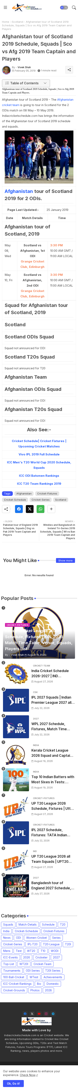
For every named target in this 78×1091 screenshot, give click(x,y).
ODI (18, 937)
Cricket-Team (42, 964)
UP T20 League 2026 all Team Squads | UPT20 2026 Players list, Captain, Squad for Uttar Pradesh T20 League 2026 (53, 859)
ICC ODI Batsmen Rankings (39, 476)
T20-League (51, 944)
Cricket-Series (41, 499)
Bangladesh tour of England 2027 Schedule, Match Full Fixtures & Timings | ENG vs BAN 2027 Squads (51, 886)
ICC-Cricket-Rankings (17, 983)
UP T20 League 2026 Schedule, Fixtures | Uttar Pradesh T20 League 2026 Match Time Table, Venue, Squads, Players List (52, 806)
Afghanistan (19, 191)
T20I (68, 944)
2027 (56, 957)
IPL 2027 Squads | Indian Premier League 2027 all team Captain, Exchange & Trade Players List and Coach (51, 700)
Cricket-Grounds (14, 990)
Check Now (27, 1075)
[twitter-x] (32, 1013)
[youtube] (39, 1013)
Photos (35, 990)
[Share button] (51, 509)
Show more (65, 560)
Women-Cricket (36, 937)
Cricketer (41, 957)
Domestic (53, 983)
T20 (62, 924)
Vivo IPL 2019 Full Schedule (39, 454)
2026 (26, 957)
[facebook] (25, 1013)
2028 (48, 990)
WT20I (23, 964)
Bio (39, 983)
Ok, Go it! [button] (13, 1083)
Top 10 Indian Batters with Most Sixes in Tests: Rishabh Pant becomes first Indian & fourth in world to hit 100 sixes (52, 780)
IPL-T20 (33, 944)
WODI (54, 950)
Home (5, 21)
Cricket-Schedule (15, 499)
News (7, 937)
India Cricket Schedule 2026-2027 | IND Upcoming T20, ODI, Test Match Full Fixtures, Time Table (52, 674)
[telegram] (53, 1013)
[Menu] (5, 8)
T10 (43, 950)
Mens (6, 950)
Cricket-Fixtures (47, 493)
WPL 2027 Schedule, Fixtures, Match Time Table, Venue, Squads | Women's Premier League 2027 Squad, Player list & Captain (53, 727)
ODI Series (33, 970)
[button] (64, 8)
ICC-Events (10, 957)
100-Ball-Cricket (13, 977)
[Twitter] (30, 509)
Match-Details (28, 924)
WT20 (31, 950)
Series (56, 937)
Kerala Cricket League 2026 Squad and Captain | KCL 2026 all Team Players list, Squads (52, 753)
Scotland (17, 21)
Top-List (8, 964)
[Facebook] (19, 509)
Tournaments (11, 970)
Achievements (53, 977)
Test (19, 950)
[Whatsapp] (40, 509)
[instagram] (46, 1013)
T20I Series (52, 970)
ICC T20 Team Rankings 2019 (39, 484)
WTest (34, 977)
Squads (8, 924)
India (6, 931)
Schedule (48, 924)
